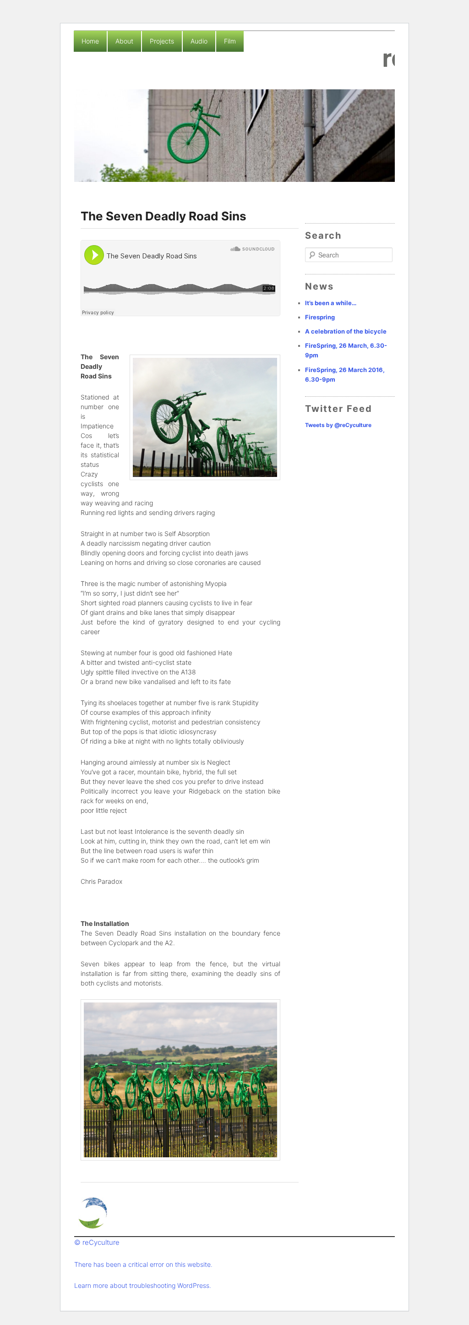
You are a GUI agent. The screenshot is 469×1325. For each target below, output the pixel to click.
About (124, 41)
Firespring (320, 317)
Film (230, 41)
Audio (199, 41)
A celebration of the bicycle (346, 331)
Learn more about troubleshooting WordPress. (142, 1285)
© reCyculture (97, 1242)
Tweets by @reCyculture (338, 425)
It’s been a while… (330, 303)
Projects (162, 41)
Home (90, 41)
